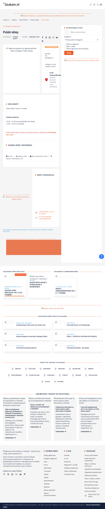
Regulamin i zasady (71, 465)
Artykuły (46, 484)
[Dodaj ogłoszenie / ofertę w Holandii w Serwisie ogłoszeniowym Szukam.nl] (94, 4)
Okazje (46, 474)
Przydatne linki (69, 474)
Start (45, 462)
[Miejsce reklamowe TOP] (52, 15)
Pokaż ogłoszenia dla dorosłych (77, 49)
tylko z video (70, 46)
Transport (47, 471)
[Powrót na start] (12, 4)
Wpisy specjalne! (49, 490)
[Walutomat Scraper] (81, 60)
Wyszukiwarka (49, 481)
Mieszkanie (48, 468)
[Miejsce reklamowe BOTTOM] (53, 308)
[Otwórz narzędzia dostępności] (101, 256)
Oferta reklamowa (70, 471)
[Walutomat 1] (16, 198)
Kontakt (66, 455)
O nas (66, 458)
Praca (46, 465)
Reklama (47, 487)
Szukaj (69, 53)
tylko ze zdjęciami (72, 44)
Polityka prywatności (71, 468)
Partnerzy (67, 462)
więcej (46, 477)
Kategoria (67, 37)
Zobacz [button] (21, 54)
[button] (101, 4)
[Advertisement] (52, 247)
